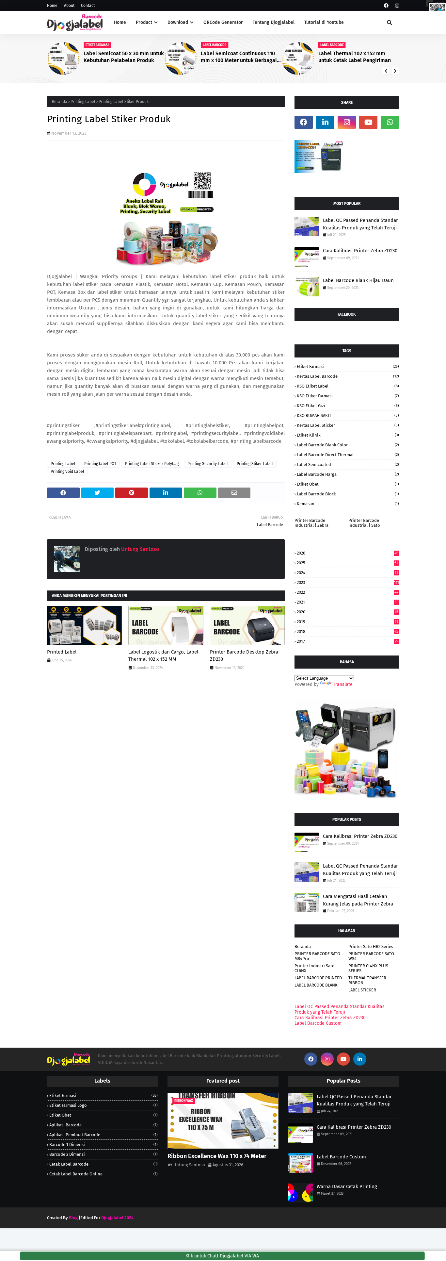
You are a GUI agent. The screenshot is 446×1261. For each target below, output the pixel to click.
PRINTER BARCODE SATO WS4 (371, 956)
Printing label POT (100, 463)
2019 (347, 621)
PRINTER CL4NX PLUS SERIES (368, 968)
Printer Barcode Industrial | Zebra (311, 523)
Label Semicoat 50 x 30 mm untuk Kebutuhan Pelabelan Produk (124, 56)
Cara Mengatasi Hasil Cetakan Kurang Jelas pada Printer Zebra (358, 900)
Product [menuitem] (144, 22)
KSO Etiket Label (348, 386)
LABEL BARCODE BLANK (316, 985)
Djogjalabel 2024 (117, 1217)
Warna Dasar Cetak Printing (347, 1186)
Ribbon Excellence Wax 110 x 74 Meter (216, 1156)
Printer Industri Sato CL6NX (315, 968)
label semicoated (348, 464)
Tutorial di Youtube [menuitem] (324, 22)
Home (52, 5)
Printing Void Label (67, 471)
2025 (347, 562)
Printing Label (83, 101)
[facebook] (386, 5)
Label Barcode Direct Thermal (348, 454)
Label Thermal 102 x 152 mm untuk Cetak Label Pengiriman (354, 56)
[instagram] (396, 5)
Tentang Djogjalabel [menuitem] (274, 22)
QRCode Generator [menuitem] (223, 22)
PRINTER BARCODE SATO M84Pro (317, 956)
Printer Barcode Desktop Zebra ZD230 (244, 655)
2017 (347, 641)
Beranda (59, 101)
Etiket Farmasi (348, 366)
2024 (347, 572)
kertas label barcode (348, 376)
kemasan (348, 503)
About (69, 5)
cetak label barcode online (103, 1173)
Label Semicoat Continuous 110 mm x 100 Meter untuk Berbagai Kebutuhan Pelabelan (239, 57)
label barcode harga (348, 474)
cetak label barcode (103, 1164)
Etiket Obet (348, 484)
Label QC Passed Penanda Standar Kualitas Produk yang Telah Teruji (360, 224)
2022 (347, 592)
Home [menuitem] (120, 22)
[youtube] (368, 122)
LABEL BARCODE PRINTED (318, 977)
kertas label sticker (348, 425)
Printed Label (61, 652)
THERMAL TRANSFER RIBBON (367, 980)
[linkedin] (325, 122)
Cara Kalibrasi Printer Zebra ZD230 (360, 251)
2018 (347, 631)
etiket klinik (348, 435)
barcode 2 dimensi (103, 1154)
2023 (348, 582)
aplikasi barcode (103, 1124)
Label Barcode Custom (318, 1023)
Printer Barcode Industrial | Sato (364, 523)
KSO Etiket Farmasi (348, 395)
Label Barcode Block (348, 493)
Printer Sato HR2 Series (370, 946)
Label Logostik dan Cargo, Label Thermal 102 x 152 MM (163, 655)
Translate (343, 684)
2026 (347, 553)
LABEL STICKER (362, 989)
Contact (88, 5)
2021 (347, 602)
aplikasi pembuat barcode (103, 1134)
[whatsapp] (390, 122)
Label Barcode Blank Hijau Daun (358, 280)
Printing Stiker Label (255, 463)
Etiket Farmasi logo (103, 1105)
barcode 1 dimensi (103, 1144)
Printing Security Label (207, 463)
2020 (347, 611)
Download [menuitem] (177, 22)
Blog (73, 1217)
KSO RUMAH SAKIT (348, 415)
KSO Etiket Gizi (348, 405)
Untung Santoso (139, 549)
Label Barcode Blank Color (348, 444)
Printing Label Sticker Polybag (152, 463)
